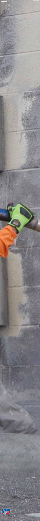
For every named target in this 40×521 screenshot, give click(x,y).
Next (38, 260)
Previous (1, 260)
